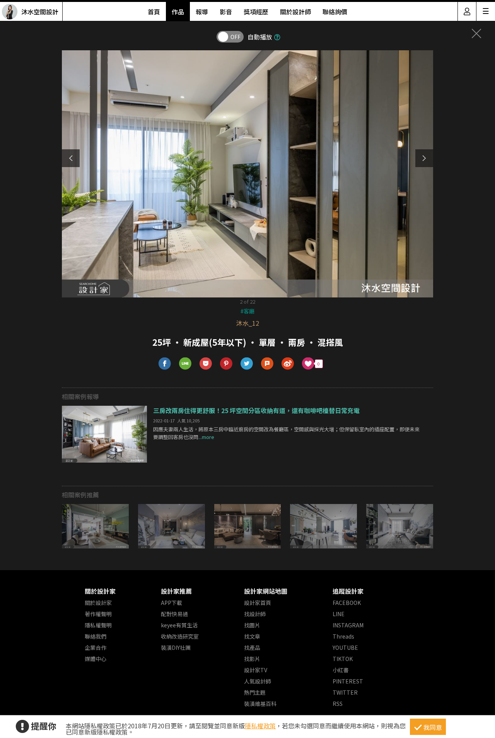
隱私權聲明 (98, 625)
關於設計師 (295, 11)
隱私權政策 (260, 725)
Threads (343, 636)
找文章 (252, 636)
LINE (339, 614)
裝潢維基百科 (260, 703)
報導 (202, 11)
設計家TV (255, 670)
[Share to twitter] (247, 363)
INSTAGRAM (348, 625)
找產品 (252, 647)
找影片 (252, 659)
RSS (338, 703)
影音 (226, 11)
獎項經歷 (256, 11)
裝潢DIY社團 (176, 647)
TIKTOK (343, 659)
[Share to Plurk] (267, 363)
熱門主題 (255, 692)
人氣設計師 (257, 681)
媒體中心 (95, 659)
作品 (178, 11)
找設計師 (255, 614)
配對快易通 (174, 614)
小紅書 (341, 670)
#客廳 (247, 311)
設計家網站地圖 (265, 591)
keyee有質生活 (179, 625)
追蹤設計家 (348, 591)
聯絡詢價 (335, 11)
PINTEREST (348, 681)
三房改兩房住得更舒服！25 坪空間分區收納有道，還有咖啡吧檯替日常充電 (256, 410)
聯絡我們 (95, 636)
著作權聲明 (98, 614)
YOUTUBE (345, 647)
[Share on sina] (288, 363)
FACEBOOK (347, 602)
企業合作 (95, 647)
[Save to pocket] (206, 363)
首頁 (154, 11)
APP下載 (171, 602)
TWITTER (345, 692)
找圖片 (252, 625)
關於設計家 (100, 591)
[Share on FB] (165, 363)
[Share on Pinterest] (226, 363)
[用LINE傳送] (185, 363)
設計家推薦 (176, 591)
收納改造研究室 (180, 636)
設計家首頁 (257, 602)
